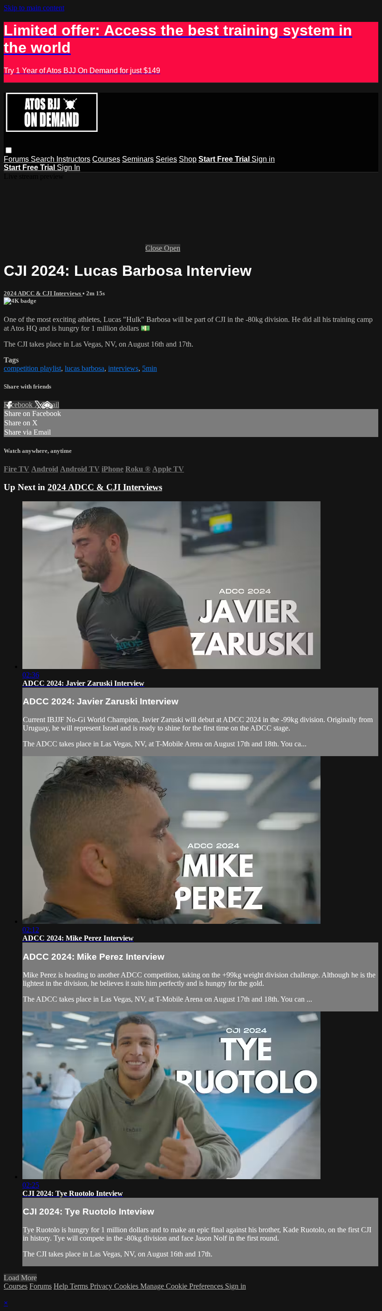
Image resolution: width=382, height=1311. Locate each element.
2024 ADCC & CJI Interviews (43, 293)
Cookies (127, 1286)
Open (172, 248)
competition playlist (32, 368)
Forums (17, 159)
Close (154, 248)
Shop (188, 159)
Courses (106, 159)
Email (50, 405)
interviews (123, 368)
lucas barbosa (84, 368)
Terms (80, 1286)
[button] (9, 150)
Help (62, 1286)
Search (43, 159)
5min (149, 368)
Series (166, 159)
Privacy (102, 1286)
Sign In (68, 167)
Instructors (73, 159)
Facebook (19, 405)
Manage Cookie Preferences (182, 1286)
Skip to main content (34, 8)
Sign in (263, 159)
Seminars (138, 159)
